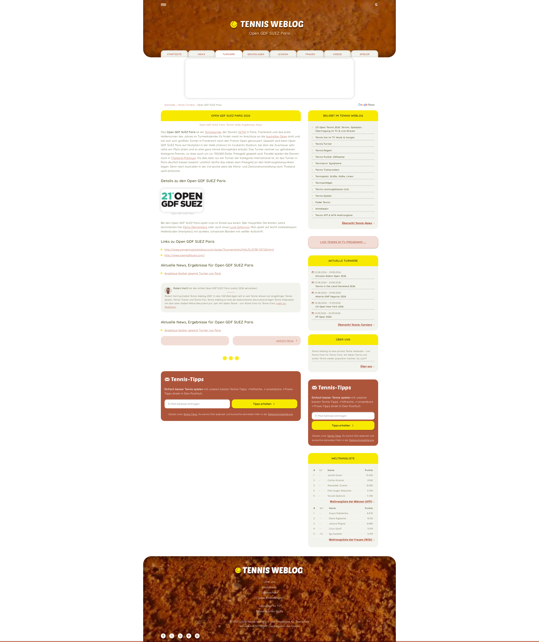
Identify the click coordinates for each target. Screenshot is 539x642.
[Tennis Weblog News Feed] (180, 635)
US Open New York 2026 (329, 306)
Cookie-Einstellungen (269, 598)
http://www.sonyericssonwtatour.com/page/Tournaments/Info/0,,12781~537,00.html (219, 249)
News (201, 54)
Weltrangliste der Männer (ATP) (351, 501)
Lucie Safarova (239, 227)
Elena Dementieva (195, 227)
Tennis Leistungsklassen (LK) (332, 189)
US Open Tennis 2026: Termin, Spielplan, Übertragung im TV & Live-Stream (338, 129)
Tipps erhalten (262, 404)
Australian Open (276, 136)
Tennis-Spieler (323, 195)
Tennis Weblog (272, 24)
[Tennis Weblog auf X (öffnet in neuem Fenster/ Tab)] (171, 635)
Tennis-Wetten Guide (269, 611)
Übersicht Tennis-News (357, 223)
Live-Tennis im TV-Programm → (343, 242)
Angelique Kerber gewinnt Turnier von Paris (193, 273)
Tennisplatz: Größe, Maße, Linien (334, 176)
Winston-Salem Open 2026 (330, 276)
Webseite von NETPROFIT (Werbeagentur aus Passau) (269, 626)
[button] (163, 4)
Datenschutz (269, 592)
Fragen (310, 54)
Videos (337, 54)
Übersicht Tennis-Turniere (355, 324)
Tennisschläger (324, 182)
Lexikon (283, 54)
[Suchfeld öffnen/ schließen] (376, 5)
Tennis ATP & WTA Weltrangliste (334, 215)
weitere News (285, 340)
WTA (242, 132)
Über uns (366, 366)
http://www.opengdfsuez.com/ (185, 255)
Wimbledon (321, 208)
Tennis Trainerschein (327, 169)
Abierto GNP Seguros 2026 (330, 296)
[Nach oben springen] (533, 636)
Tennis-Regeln (323, 150)
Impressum (269, 587)
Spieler (365, 54)
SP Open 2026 (323, 316)
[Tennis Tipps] (188, 635)
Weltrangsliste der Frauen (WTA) (350, 539)
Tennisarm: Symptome (328, 163)
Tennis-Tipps (190, 414)
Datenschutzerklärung (280, 414)
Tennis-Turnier (323, 143)
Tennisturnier (213, 132)
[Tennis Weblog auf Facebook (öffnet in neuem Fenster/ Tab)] (163, 635)
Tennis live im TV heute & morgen (335, 137)
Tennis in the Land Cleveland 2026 (335, 286)
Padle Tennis (322, 202)
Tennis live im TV (269, 606)
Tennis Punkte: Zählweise (330, 156)
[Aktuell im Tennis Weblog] (197, 635)
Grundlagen (255, 54)
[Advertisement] (269, 78)
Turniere (229, 54)
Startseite (174, 54)
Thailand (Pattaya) (183, 158)
